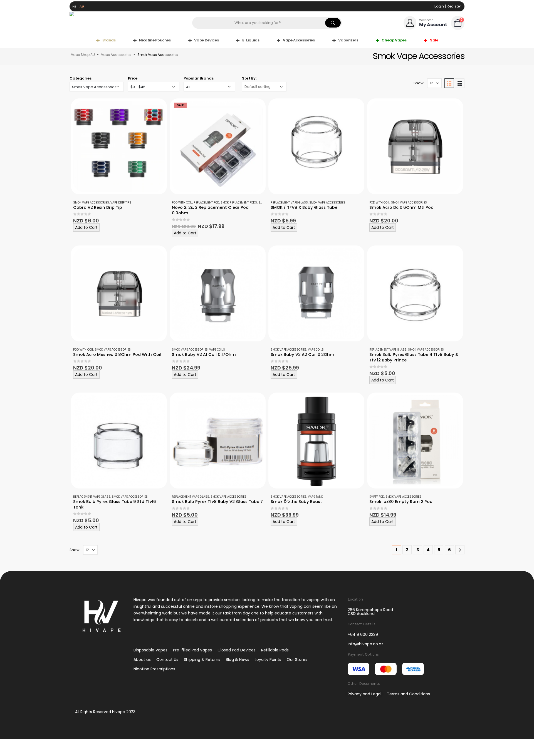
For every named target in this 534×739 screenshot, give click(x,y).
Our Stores (297, 659)
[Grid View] (449, 83)
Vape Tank (315, 497)
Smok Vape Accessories (91, 202)
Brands (109, 40)
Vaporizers (348, 40)
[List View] (459, 83)
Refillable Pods (275, 650)
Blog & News (237, 659)
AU (82, 6)
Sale (434, 40)
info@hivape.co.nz (365, 644)
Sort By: (249, 78)
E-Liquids (250, 40)
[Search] (333, 23)
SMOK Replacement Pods (239, 202)
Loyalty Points (268, 659)
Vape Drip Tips (120, 202)
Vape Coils (217, 350)
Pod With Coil (182, 202)
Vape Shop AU (83, 54)
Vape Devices (206, 40)
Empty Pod (376, 497)
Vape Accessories (299, 40)
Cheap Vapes (394, 40)
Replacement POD (206, 202)
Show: (419, 83)
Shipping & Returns (202, 659)
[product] (119, 146)
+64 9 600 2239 (363, 634)
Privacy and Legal (364, 694)
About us (142, 659)
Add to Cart (86, 227)
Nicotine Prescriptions (154, 669)
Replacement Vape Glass (289, 202)
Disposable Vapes (150, 650)
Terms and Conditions (408, 694)
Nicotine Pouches (154, 40)
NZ (74, 6)
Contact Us (167, 659)
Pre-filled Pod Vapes (192, 650)
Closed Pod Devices (236, 650)
